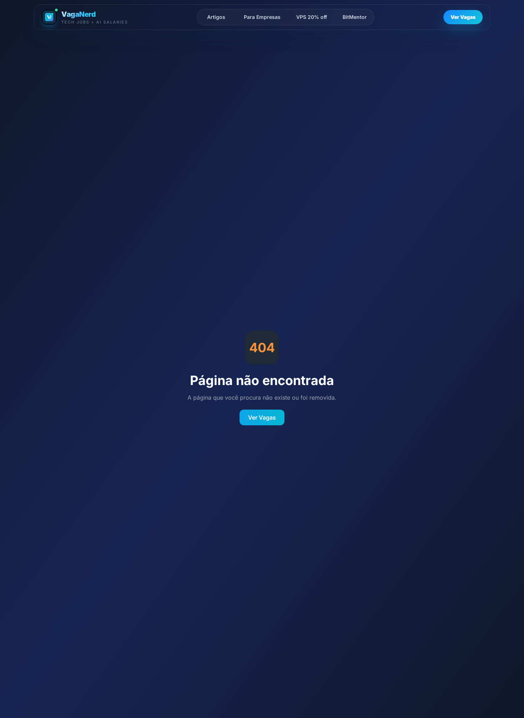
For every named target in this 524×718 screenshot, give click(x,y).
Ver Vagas (463, 17)
